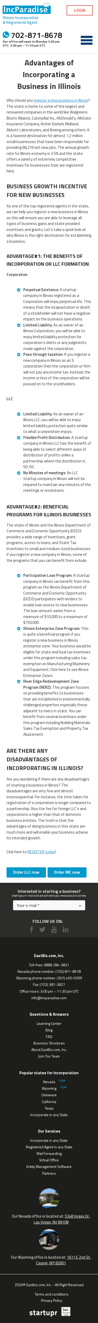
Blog (49, 1030)
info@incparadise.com (49, 997)
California (49, 1101)
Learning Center (49, 1023)
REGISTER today (41, 852)
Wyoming (49, 1088)
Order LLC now (26, 872)
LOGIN (79, 10)
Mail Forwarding (49, 1153)
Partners (49, 1173)
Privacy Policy (51, 1300)
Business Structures (49, 1043)
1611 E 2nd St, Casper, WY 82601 (63, 1260)
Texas (49, 1108)
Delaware (49, 1095)
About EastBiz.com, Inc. (49, 1049)
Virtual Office (49, 1160)
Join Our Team (49, 1056)
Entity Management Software (49, 1166)
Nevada (49, 1081)
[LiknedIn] (65, 929)
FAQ (49, 1036)
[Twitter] (42, 929)
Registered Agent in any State (49, 1147)
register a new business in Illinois (60, 100)
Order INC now (67, 872)
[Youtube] (54, 929)
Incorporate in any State (49, 1114)
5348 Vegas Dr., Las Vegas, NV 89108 (62, 1219)
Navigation (86, 40)
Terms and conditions (51, 1293)
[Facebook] (31, 929)
